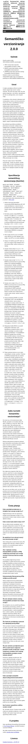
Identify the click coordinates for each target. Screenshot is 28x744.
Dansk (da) (22, 3)
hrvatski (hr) (6, 9)
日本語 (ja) (13, 13)
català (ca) (6, 3)
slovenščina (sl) (7, 21)
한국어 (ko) (22, 14)
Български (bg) (14, 1)
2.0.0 (4, 31)
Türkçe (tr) (12, 25)
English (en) (6, 6)
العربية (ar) (5, 1)
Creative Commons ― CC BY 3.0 (11, 742)
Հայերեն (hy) (7, 11)
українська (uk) (20, 25)
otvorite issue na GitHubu (13, 732)
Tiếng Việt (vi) (7, 26)
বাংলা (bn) (22, 1)
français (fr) (6, 8)
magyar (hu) (21, 9)
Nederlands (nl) (7, 16)
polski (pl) (22, 16)
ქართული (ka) (21, 13)
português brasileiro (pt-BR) (10, 18)
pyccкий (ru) (6, 20)
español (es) (14, 6)
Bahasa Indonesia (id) (19, 11)
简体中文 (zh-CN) (20, 26)
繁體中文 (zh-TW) (7, 28)
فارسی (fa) (22, 6)
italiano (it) (6, 13)
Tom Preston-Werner (9, 726)
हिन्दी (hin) (22, 8)
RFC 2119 (11, 199)
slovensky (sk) (21, 20)
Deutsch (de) (6, 4)
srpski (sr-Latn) (7, 23)
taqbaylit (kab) (7, 14)
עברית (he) (15, 8)
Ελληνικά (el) (21, 4)
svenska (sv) (21, 23)
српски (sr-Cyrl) (20, 21)
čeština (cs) (14, 3)
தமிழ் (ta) (5, 25)
